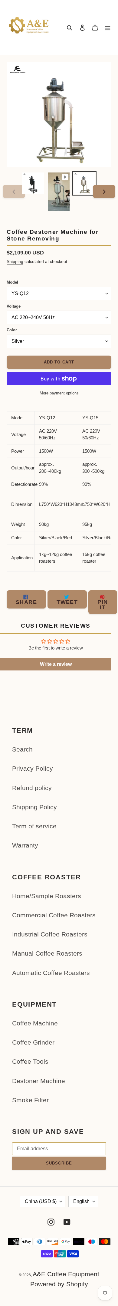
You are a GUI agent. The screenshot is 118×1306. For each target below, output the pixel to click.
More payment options (59, 393)
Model (12, 282)
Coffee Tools (30, 1061)
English (81, 1201)
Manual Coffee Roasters (47, 953)
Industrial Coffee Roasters (49, 934)
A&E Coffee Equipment (66, 1273)
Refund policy (32, 787)
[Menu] (107, 27)
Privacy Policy (32, 768)
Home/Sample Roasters (46, 895)
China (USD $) (41, 1201)
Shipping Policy (34, 806)
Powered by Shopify (59, 1283)
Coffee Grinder (33, 1042)
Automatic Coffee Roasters (51, 972)
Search (22, 749)
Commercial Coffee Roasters (54, 915)
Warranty (25, 845)
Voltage (14, 306)
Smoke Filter (30, 1099)
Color (12, 330)
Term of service (34, 826)
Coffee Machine (35, 1023)
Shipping (15, 261)
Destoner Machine (38, 1080)
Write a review (56, 664)
